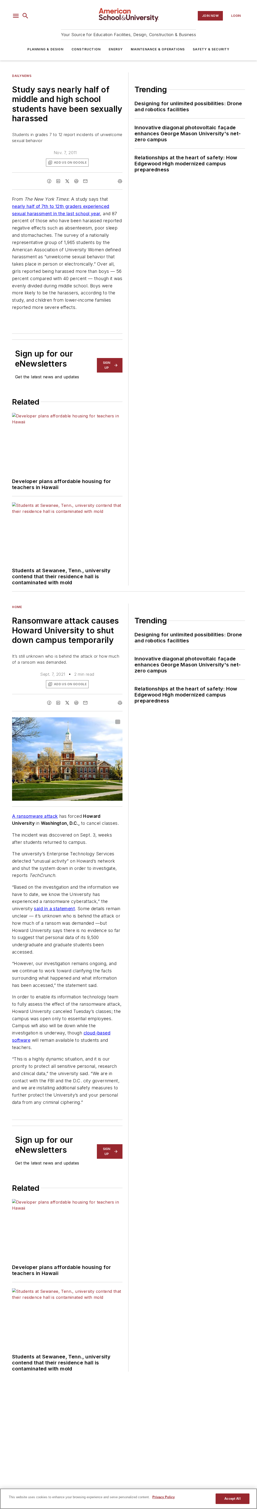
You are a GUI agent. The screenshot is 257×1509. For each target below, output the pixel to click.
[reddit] (76, 181)
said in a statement (54, 908)
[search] (25, 16)
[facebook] (49, 181)
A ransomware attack (35, 816)
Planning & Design (45, 49)
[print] (119, 181)
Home (17, 607)
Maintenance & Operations (158, 49)
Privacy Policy (163, 1497)
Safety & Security (211, 49)
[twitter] (67, 181)
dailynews (21, 76)
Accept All (232, 1498)
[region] (128, 1498)
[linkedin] (58, 181)
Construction (86, 49)
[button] (16, 16)
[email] (85, 181)
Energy (116, 49)
